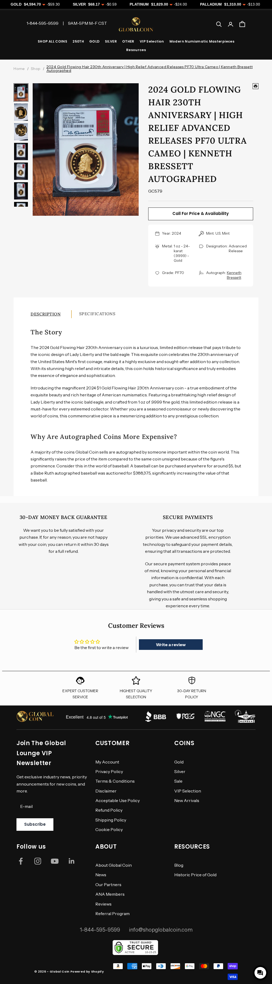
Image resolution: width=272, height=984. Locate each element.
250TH (78, 41)
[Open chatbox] (260, 972)
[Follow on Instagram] (37, 861)
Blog (178, 865)
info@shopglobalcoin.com (161, 930)
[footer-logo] (35, 716)
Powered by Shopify (87, 971)
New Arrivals (186, 800)
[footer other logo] (155, 716)
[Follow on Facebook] (20, 861)
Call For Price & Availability (200, 213)
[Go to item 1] (21, 92)
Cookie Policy (109, 829)
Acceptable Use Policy (117, 800)
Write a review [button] (171, 644)
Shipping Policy (110, 820)
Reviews (103, 904)
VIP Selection (152, 41)
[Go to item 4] (21, 151)
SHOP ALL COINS (52, 41)
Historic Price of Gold (195, 874)
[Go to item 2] (21, 112)
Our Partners (108, 884)
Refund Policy (108, 810)
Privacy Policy (109, 771)
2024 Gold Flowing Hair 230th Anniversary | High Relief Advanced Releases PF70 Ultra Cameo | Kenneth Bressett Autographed (149, 68)
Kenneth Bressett (234, 275)
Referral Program (112, 913)
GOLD (94, 41)
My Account (107, 762)
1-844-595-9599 (100, 930)
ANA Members (110, 894)
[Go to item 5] (21, 171)
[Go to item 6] (21, 191)
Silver (179, 771)
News (100, 874)
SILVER (111, 41)
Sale (178, 781)
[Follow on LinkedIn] (71, 861)
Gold (179, 762)
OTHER (128, 41)
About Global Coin (113, 865)
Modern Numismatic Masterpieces (201, 41)
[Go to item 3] (21, 132)
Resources (136, 50)
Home (19, 68)
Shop (36, 68)
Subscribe (35, 824)
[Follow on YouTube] (54, 861)
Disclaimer (106, 791)
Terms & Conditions (115, 781)
